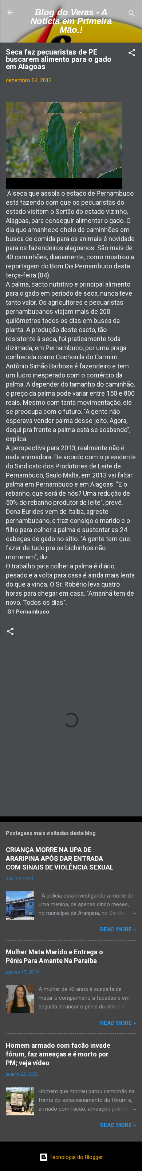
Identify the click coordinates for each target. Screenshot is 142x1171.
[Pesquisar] (131, 15)
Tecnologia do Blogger (75, 1157)
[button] (131, 54)
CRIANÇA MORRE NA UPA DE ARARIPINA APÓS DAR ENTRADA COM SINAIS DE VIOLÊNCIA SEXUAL (60, 858)
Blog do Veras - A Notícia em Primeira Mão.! (71, 21)
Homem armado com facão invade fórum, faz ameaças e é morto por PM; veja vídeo (58, 1054)
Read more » (118, 929)
